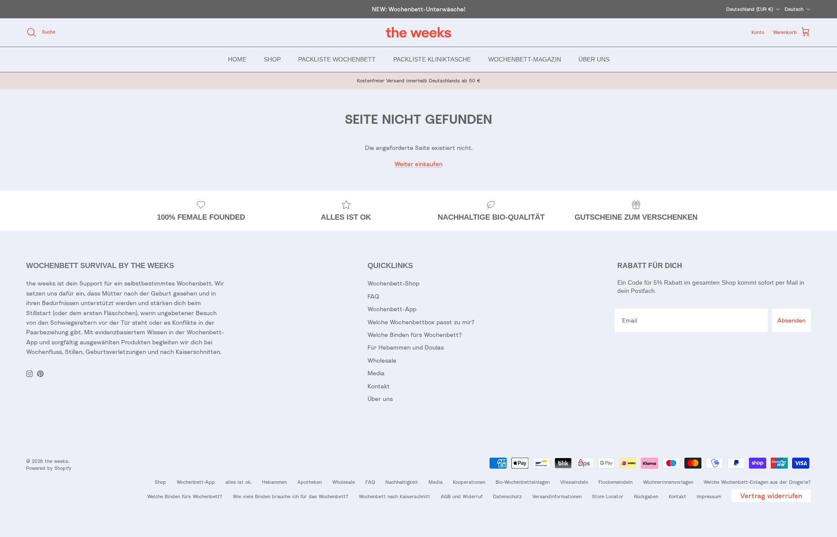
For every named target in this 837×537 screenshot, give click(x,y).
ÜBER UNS (593, 58)
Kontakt (378, 386)
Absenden (791, 320)
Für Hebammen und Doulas (405, 347)
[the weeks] (418, 32)
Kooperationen (469, 482)
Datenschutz (507, 496)
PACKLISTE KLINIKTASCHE (432, 58)
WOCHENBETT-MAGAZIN (524, 58)
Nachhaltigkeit (401, 482)
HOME (237, 58)
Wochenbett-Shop (393, 283)
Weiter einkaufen (418, 163)
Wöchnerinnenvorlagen (668, 482)
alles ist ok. (238, 482)
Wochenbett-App (391, 309)
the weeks (56, 461)
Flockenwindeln (616, 482)
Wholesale (381, 360)
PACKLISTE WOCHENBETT (337, 58)
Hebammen (274, 482)
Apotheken (309, 482)
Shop (160, 482)
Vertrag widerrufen (771, 495)
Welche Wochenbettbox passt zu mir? (420, 322)
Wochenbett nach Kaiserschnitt (394, 496)
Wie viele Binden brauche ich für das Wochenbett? (290, 496)
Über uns (380, 398)
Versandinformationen (557, 496)
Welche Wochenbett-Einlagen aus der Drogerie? (757, 482)
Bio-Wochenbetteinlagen (523, 482)
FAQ (373, 296)
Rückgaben (646, 496)
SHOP (272, 58)
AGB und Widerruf (462, 496)
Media (375, 373)
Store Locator (607, 496)
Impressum (709, 496)
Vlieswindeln (574, 482)
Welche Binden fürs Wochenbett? (414, 334)
